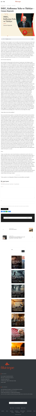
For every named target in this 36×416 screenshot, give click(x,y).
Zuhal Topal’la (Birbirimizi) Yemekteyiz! (6, 389)
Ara (12, 249)
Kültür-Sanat (14, 295)
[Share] (10, 211)
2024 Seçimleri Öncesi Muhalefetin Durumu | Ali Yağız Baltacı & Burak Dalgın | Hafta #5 (17, 237)
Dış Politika (13, 5)
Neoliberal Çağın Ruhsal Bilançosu (5, 392)
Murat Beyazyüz (14, 280)
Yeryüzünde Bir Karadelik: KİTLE (17, 292)
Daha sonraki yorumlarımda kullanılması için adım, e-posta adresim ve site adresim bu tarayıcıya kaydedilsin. (15, 206)
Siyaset (13, 339)
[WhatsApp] (7, 211)
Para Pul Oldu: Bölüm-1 (13, 229)
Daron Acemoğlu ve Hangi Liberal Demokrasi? (17, 261)
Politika (13, 266)
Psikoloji (20, 281)
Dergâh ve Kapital (16, 320)
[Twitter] (3, 211)
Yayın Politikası (18, 412)
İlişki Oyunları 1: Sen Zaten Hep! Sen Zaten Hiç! (17, 277)
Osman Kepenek (3, 5)
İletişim (23, 412)
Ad (1, 200)
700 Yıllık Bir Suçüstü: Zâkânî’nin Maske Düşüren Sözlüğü (17, 306)
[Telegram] (8, 211)
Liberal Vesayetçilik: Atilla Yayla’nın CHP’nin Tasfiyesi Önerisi (17, 335)
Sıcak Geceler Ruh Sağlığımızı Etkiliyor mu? (17, 349)
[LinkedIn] (5, 211)
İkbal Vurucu (18, 336)
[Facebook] (2, 211)
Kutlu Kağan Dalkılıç (15, 265)
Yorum (2, 186)
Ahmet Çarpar (18, 293)
